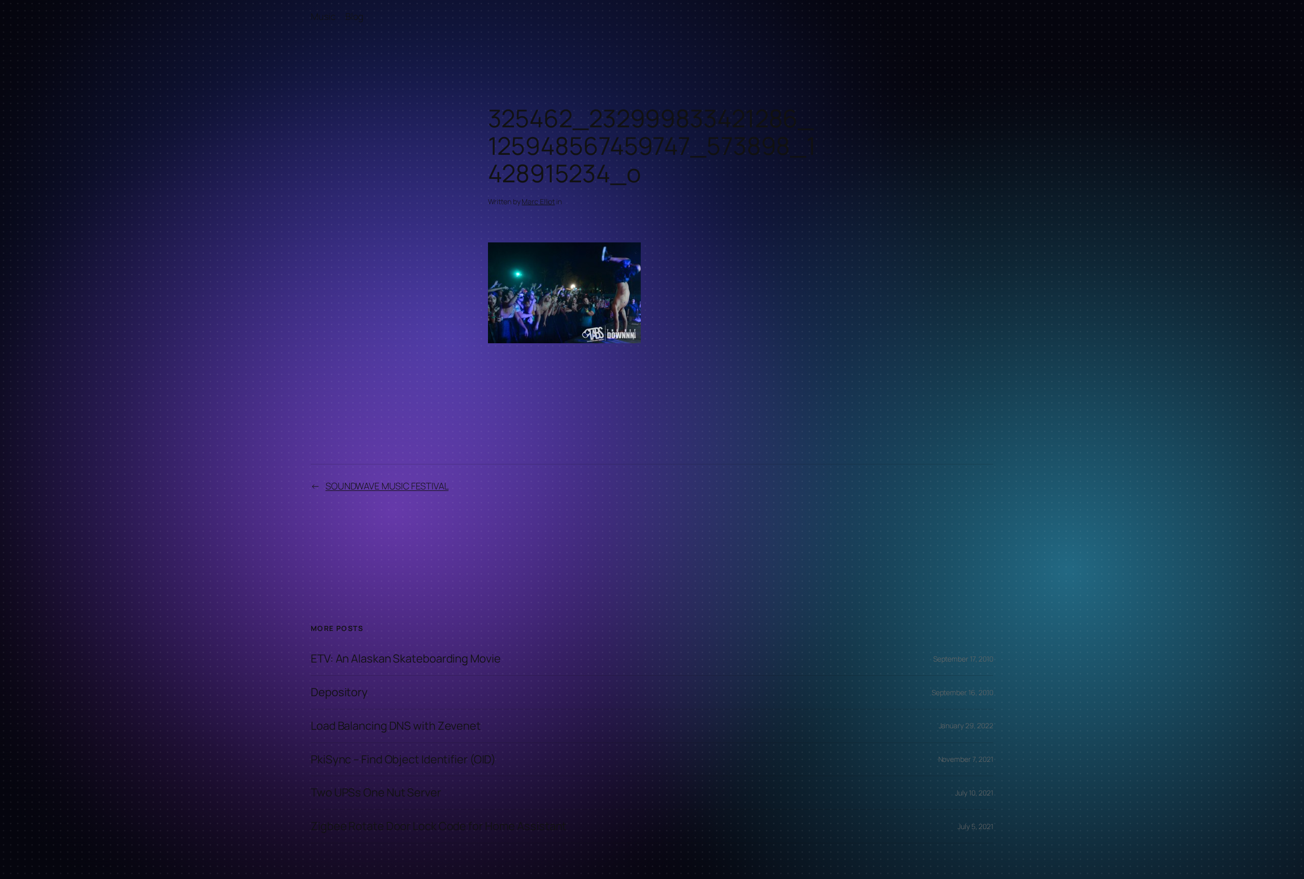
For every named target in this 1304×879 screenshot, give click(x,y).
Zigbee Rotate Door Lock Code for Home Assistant (438, 826)
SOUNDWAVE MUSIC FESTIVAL (387, 486)
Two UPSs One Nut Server (376, 792)
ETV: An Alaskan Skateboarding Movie (406, 658)
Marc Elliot (538, 201)
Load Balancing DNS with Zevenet (396, 726)
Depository (339, 692)
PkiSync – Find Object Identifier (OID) (403, 759)
